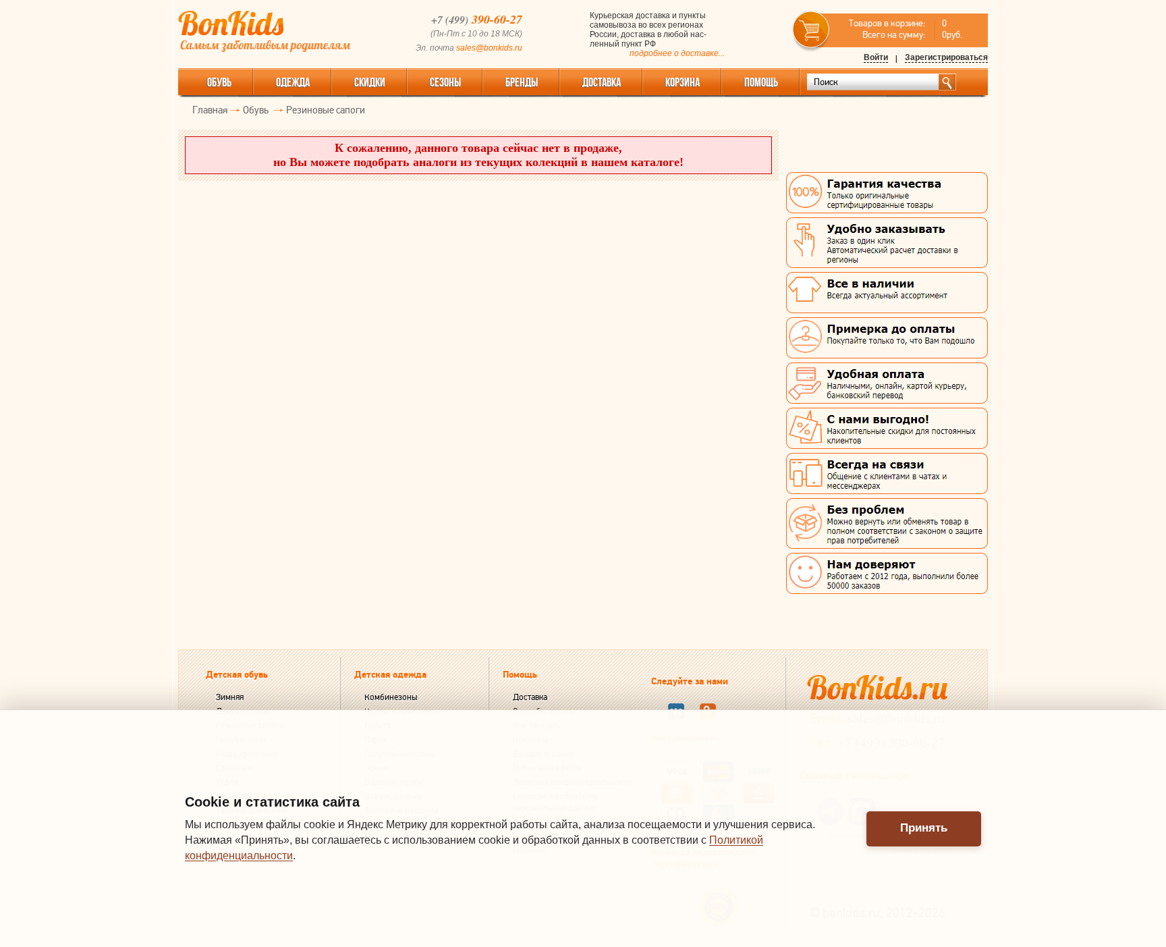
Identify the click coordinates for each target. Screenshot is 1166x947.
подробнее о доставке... (677, 53)
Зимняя (230, 697)
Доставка (530, 697)
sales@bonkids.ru (489, 48)
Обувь (219, 82)
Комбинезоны (390, 697)
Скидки (369, 82)
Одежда (293, 82)
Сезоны (445, 82)
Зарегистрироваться (946, 57)
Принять (923, 827)
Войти (876, 57)
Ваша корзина (811, 30)
